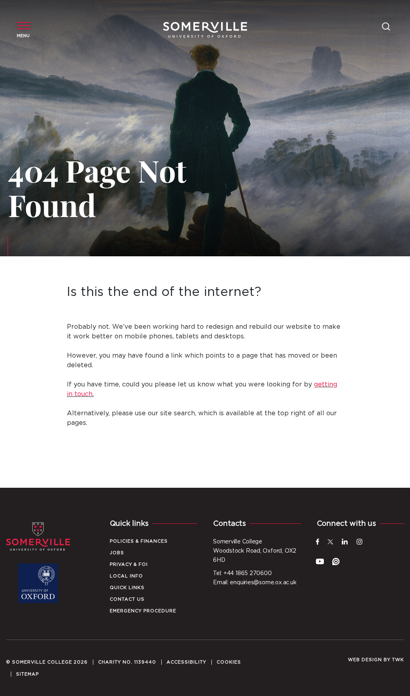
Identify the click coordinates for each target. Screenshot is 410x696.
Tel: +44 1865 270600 (242, 573)
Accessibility (186, 662)
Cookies (229, 662)
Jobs (117, 553)
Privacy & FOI (129, 564)
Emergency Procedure (143, 611)
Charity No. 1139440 (127, 662)
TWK (398, 660)
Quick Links (127, 587)
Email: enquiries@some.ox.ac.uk (254, 582)
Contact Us (127, 599)
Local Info (126, 576)
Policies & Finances (139, 541)
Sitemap (27, 674)
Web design (365, 660)
